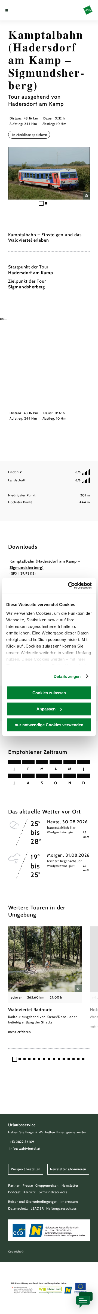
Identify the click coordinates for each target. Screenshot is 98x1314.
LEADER (37, 1208)
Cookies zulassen (49, 692)
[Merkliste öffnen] (19, 10)
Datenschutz (18, 1208)
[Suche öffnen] (23, 10)
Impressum (69, 1201)
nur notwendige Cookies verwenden (49, 724)
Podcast (14, 1192)
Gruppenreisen (47, 1185)
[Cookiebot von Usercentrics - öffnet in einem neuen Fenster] (69, 585)
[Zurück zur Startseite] (88, 10)
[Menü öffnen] (6, 10)
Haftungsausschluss (61, 1208)
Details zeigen (67, 676)
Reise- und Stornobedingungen (33, 1201)
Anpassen (46, 709)
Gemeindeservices (53, 1192)
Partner (14, 1185)
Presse (28, 1185)
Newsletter (70, 1185)
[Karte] (15, 10)
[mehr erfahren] (45, 980)
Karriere (29, 1192)
